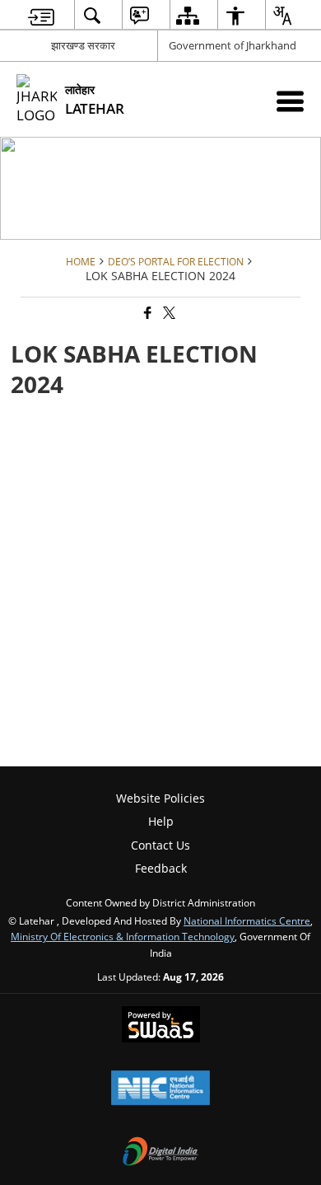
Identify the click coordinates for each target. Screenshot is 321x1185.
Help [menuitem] (161, 821)
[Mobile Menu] (290, 101)
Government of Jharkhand (232, 45)
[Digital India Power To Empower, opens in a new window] (160, 1153)
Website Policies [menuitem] (160, 798)
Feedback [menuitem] (161, 868)
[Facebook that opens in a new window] (146, 313)
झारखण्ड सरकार (83, 45)
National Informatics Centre (247, 920)
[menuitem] (41, 15)
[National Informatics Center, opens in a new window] (160, 1089)
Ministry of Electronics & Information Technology (123, 936)
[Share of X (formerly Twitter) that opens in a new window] (168, 313)
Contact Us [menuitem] (160, 845)
